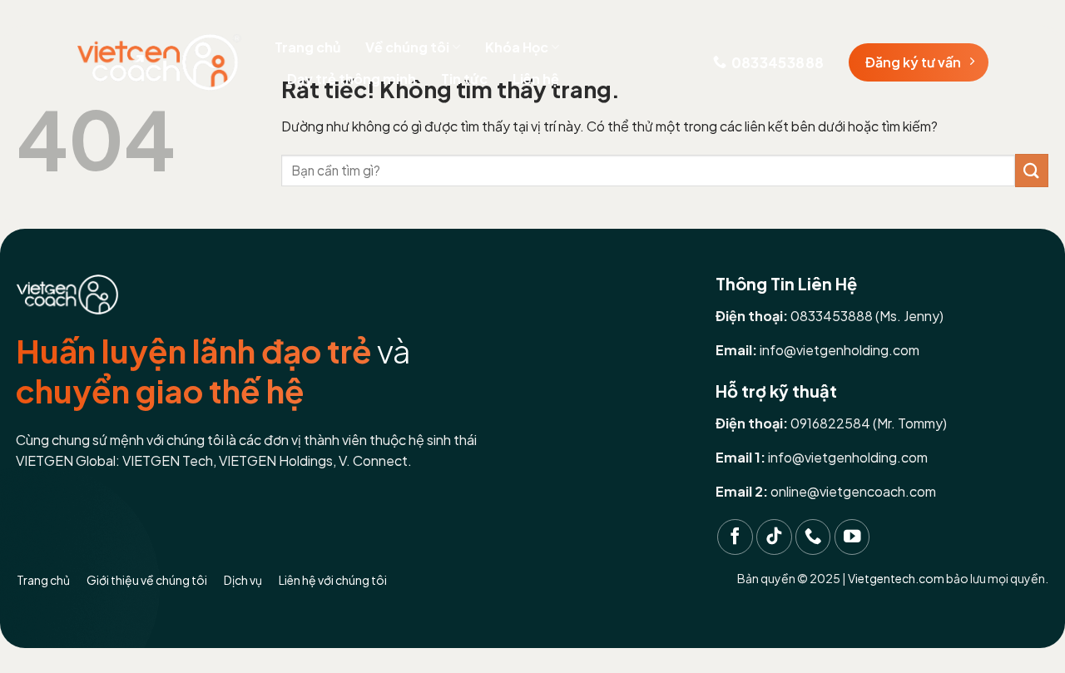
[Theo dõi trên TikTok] (774, 537)
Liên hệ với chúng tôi (333, 579)
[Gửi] (1031, 170)
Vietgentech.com (896, 578)
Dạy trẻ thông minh (351, 78)
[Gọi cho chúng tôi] (813, 537)
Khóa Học (516, 47)
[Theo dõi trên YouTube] (852, 537)
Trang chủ (307, 47)
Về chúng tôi (407, 47)
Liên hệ (536, 78)
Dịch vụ (243, 579)
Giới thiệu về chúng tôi (147, 579)
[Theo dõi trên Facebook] (735, 537)
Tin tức (464, 78)
